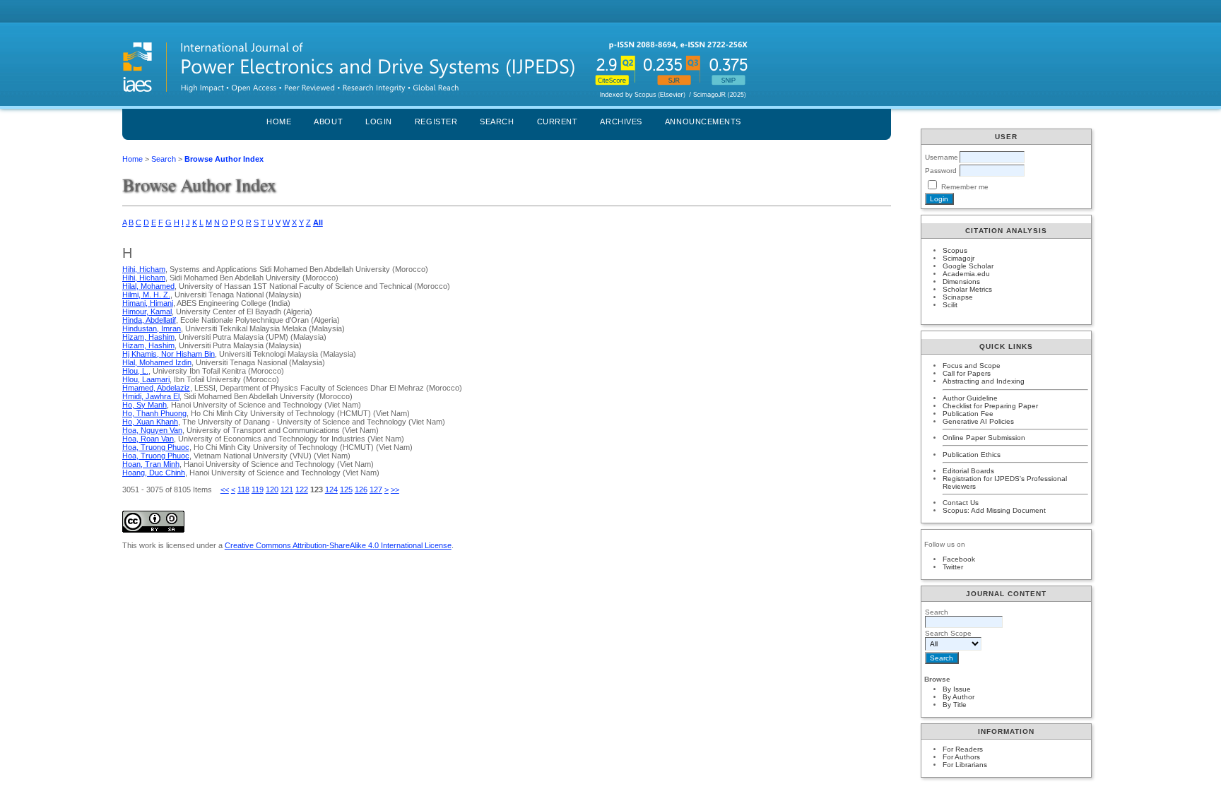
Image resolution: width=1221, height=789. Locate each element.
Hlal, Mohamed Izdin (156, 362)
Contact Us (961, 502)
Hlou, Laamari (146, 379)
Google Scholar (968, 266)
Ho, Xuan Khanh (150, 421)
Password (941, 170)
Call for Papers (967, 373)
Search (497, 121)
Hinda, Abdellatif (149, 320)
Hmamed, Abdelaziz (156, 388)
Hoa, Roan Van (148, 438)
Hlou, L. (135, 371)
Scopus (955, 250)
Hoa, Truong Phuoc (155, 447)
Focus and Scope (972, 365)
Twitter (953, 567)
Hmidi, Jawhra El (150, 396)
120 (272, 489)
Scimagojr (958, 258)
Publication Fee (968, 413)
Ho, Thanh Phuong (154, 413)
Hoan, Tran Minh (150, 464)
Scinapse (958, 297)
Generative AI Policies (978, 421)
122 (301, 489)
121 (287, 489)
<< (224, 489)
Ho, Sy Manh (144, 405)
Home (278, 121)
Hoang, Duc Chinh (153, 472)
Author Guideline (970, 398)
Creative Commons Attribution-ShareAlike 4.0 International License (338, 545)
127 (376, 489)
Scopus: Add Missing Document (994, 510)
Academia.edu (966, 274)
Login (378, 121)
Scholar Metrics (967, 289)
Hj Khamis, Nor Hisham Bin (168, 354)
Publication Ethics (972, 454)
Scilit (950, 305)
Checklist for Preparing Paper (990, 406)
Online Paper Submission (984, 437)
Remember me (965, 187)
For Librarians (965, 765)
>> (395, 489)
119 (258, 489)
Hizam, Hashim (148, 337)
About (328, 121)
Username (941, 157)
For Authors (961, 757)
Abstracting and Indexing (984, 381)
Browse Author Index (224, 159)
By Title (955, 704)
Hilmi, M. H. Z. (146, 294)
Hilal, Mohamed (148, 286)
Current (557, 121)
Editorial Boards (968, 471)
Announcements (703, 121)
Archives (621, 121)
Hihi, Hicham (143, 269)
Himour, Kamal (147, 311)
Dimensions (961, 281)
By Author (958, 697)
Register (436, 121)
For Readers (963, 749)
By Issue (957, 689)
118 (243, 489)
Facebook (959, 559)
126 (361, 489)
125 (346, 489)
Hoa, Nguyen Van (152, 430)
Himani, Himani (147, 303)
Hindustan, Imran (151, 328)
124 (331, 489)
